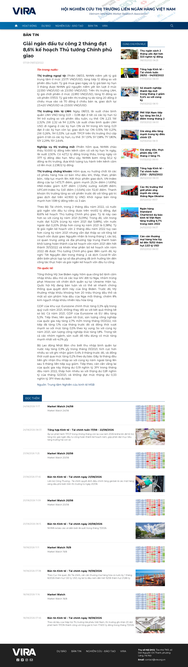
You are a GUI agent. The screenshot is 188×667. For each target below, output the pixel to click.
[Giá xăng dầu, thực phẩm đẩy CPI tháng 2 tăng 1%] (130, 153)
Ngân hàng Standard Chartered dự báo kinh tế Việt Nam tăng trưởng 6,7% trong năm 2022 (151, 216)
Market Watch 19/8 (59, 547)
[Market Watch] (150, 601)
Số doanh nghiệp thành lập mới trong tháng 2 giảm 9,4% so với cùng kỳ (152, 94)
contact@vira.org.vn (155, 659)
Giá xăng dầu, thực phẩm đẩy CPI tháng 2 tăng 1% (152, 152)
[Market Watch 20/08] (150, 460)
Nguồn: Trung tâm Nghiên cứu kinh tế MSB (65, 384)
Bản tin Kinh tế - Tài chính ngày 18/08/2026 (74, 618)
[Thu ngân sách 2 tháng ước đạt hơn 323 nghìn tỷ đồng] (130, 54)
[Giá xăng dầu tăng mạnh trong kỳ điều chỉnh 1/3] (130, 134)
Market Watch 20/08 (60, 453)
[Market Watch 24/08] (150, 413)
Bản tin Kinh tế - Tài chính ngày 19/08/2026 (74, 571)
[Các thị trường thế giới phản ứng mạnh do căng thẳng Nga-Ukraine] (130, 190)
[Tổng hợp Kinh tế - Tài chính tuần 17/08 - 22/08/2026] (150, 436)
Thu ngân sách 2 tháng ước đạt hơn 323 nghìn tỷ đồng (151, 53)
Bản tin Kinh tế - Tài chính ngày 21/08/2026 (74, 477)
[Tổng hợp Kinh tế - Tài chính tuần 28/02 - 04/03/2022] (130, 72)
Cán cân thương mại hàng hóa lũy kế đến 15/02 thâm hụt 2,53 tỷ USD (151, 241)
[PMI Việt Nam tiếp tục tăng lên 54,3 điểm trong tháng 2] (130, 116)
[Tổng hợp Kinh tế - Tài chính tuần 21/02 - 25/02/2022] (130, 171)
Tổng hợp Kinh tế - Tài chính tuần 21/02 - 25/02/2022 (151, 171)
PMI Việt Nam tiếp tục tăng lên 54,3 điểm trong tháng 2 (152, 115)
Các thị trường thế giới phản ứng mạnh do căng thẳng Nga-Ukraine (152, 191)
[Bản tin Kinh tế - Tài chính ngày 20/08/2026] (150, 530)
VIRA (24, 11)
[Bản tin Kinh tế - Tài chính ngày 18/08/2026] (150, 624)
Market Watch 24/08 (60, 406)
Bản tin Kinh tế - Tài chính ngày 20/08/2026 (74, 524)
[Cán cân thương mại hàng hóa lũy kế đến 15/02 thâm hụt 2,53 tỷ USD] (130, 239)
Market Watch (56, 594)
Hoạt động (29, 25)
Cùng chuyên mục (134, 44)
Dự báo (46, 25)
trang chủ (16, 25)
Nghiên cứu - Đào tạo (69, 25)
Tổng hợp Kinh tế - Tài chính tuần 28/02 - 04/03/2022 (152, 72)
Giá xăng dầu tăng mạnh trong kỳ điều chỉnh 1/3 (152, 134)
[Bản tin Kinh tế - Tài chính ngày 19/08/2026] (150, 577)
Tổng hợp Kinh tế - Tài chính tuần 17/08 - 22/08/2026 (80, 430)
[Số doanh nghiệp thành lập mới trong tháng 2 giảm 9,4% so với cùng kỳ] (130, 91)
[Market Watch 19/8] (150, 554)
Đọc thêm (32, 398)
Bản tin (93, 25)
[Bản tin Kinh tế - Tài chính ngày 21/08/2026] (150, 483)
